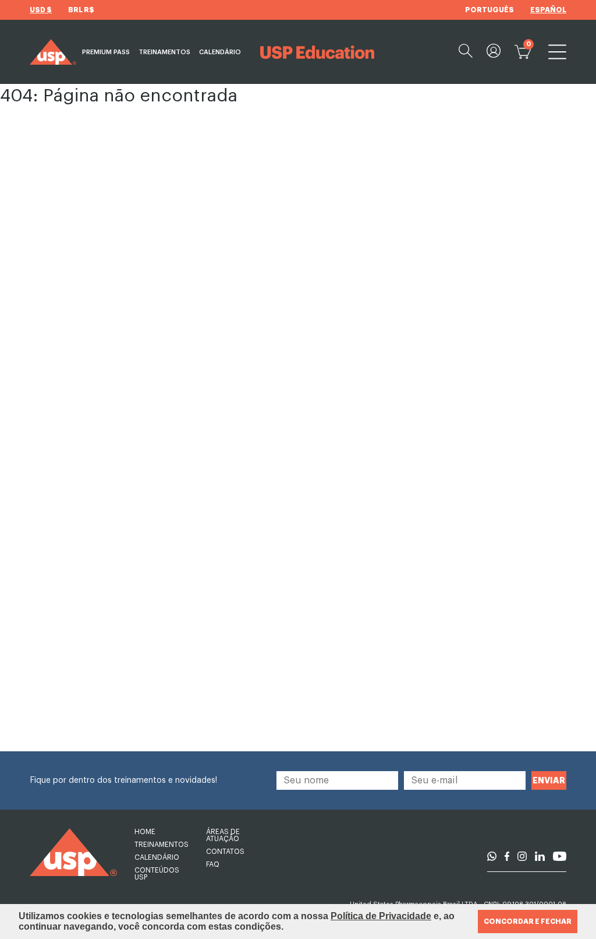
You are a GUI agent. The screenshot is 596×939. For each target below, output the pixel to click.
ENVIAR (549, 780)
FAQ (212, 864)
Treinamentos (164, 52)
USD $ (41, 9)
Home (144, 831)
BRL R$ (81, 9)
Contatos (225, 851)
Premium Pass (106, 52)
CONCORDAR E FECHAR (528, 921)
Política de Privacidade (381, 916)
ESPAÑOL (548, 9)
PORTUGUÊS (489, 9)
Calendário (220, 52)
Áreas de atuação (223, 835)
